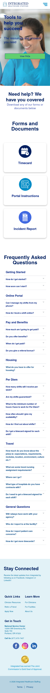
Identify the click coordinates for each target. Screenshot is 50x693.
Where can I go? (14, 477)
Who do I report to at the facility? (21, 524)
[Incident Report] (25, 217)
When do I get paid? (15, 343)
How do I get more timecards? (20, 541)
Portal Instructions (25, 196)
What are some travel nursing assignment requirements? (20, 469)
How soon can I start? (16, 286)
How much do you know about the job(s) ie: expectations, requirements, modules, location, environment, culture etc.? (25, 455)
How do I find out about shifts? (21, 424)
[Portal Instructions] (25, 184)
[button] (25, 279)
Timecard (25, 163)
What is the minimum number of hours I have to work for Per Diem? (22, 405)
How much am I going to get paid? (22, 329)
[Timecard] (25, 151)
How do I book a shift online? (20, 312)
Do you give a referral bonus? (20, 350)
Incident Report (25, 228)
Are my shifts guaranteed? (19, 396)
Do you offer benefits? (17, 336)
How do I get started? (16, 279)
